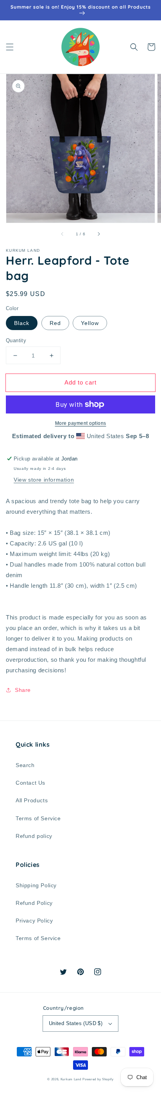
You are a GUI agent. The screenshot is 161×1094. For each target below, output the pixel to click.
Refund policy (34, 836)
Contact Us (30, 783)
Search (25, 765)
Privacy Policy (34, 920)
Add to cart (80, 382)
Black (21, 323)
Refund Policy (34, 903)
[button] (9, 47)
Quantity (16, 340)
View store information (44, 480)
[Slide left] (62, 233)
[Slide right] (98, 233)
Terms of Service (38, 818)
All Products (32, 800)
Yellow (90, 323)
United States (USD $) (75, 1023)
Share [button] (23, 690)
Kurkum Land (71, 1079)
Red (55, 323)
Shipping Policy (36, 885)
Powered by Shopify (98, 1079)
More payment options (80, 423)
